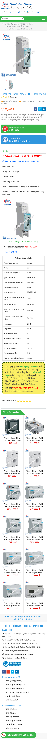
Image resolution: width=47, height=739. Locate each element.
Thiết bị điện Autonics (12, 717)
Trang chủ (10, 617)
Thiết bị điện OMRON (11, 700)
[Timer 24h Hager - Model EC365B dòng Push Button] (12, 558)
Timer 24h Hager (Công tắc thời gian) (17, 692)
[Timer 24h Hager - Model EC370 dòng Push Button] (34, 525)
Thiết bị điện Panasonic (12, 728)
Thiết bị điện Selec (11, 709)
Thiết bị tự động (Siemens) (13, 681)
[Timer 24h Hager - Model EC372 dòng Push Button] (12, 525)
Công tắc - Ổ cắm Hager (12, 696)
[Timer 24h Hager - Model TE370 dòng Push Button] (12, 492)
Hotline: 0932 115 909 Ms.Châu (20, 735)
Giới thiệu (19, 617)
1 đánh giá (13, 97)
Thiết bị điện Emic (10, 713)
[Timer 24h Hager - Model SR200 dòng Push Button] (34, 426)
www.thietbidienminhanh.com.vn (22, 654)
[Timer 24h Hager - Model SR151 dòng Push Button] (12, 459)
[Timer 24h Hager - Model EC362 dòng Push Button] (12, 591)
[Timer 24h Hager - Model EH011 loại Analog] (23, 55)
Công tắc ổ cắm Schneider (13, 724)
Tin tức (22, 619)
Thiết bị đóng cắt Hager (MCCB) (15, 685)
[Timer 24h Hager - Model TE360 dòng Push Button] (34, 492)
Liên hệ (30, 619)
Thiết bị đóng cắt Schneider (13, 721)
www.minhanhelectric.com (20, 658)
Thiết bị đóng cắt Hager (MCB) (15, 688)
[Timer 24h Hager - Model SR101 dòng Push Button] (34, 459)
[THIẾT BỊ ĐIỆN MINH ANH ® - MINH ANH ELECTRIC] (17, 5)
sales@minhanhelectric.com (18, 651)
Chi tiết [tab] (5, 151)
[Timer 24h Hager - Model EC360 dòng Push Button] (34, 591)
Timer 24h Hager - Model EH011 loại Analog (23, 242)
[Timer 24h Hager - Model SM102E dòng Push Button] (12, 426)
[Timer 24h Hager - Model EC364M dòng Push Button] (34, 558)
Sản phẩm (29, 617)
